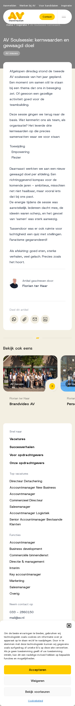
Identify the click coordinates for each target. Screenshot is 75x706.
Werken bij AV (27, 5)
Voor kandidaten (48, 5)
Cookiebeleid (35, 700)
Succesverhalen (22, 447)
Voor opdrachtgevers (26, 455)
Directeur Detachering (26, 481)
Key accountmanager (25, 574)
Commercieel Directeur (26, 500)
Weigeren (37, 681)
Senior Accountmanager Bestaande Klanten (36, 521)
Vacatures (17, 439)
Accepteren (37, 670)
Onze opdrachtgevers (27, 463)
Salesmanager (20, 507)
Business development (26, 549)
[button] (69, 626)
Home (9, 25)
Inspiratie (66, 5)
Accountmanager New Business (33, 487)
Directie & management (27, 561)
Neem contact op (21, 604)
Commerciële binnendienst (29, 555)
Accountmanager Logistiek (29, 513)
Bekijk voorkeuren (37, 692)
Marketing (17, 581)
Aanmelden (9, 5)
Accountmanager (22, 494)
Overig (14, 593)
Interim (15, 568)
